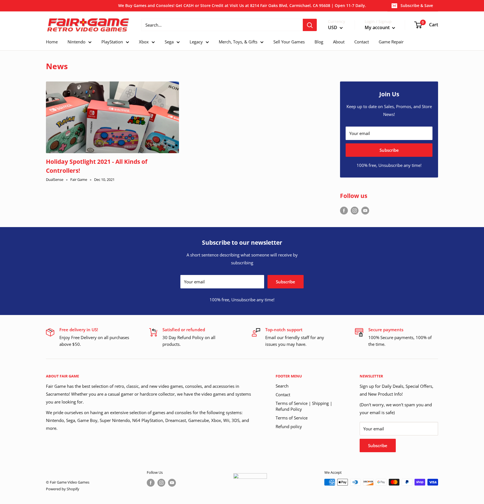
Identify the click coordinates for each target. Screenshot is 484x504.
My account (378, 28)
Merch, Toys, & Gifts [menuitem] (238, 42)
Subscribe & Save (417, 5)
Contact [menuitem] (361, 42)
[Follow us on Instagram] (355, 210)
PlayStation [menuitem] (112, 42)
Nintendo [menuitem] (76, 42)
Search (282, 386)
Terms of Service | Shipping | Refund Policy (304, 406)
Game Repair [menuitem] (391, 42)
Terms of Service (292, 418)
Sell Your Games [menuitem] (289, 42)
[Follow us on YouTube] (365, 210)
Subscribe (389, 150)
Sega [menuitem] (169, 42)
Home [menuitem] (52, 42)
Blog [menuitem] (319, 42)
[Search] (310, 25)
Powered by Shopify (62, 488)
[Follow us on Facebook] (344, 210)
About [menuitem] (339, 42)
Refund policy (289, 426)
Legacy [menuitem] (196, 42)
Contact (283, 394)
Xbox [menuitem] (144, 42)
